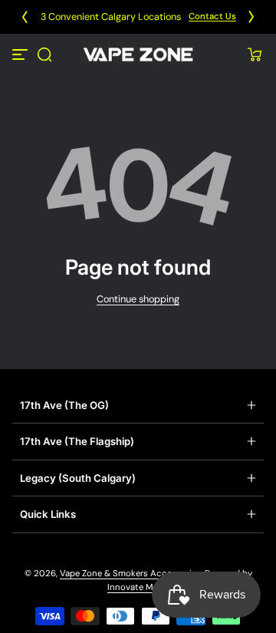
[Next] (251, 17)
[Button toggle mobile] (21, 54)
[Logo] (138, 54)
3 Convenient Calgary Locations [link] (111, 17)
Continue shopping (138, 299)
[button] (44, 54)
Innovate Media (138, 587)
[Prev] (24, 17)
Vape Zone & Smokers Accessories (130, 573)
